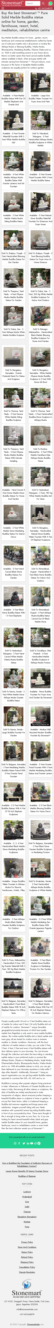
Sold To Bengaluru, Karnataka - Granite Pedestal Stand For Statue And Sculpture (14, 375)
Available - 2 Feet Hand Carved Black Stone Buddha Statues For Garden (13, 573)
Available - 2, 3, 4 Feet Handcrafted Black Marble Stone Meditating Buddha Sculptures (13, 848)
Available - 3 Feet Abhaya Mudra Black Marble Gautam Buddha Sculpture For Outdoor (13, 924)
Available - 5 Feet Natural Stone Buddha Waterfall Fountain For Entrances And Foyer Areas (40, 220)
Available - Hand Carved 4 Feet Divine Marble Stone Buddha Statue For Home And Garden (13, 494)
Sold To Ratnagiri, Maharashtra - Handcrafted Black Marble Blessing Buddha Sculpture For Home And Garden (40, 335)
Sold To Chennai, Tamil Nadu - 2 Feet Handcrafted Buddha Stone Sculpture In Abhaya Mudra (40, 416)
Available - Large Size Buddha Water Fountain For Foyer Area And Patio (40, 98)
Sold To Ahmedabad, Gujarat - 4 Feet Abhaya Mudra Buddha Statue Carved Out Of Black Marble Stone (40, 615)
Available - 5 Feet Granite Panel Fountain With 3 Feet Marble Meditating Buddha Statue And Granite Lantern (40, 769)
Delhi (27, 1206)
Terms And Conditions (27, 1247)
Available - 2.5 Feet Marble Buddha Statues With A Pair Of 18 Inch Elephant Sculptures (13, 810)
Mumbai (27, 1221)
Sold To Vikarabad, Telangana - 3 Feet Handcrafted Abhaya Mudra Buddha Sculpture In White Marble (40, 139)
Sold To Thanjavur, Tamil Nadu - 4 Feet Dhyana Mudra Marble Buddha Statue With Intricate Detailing (13, 455)
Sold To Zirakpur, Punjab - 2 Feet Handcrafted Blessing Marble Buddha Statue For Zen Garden (13, 258)
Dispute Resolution (27, 1272)
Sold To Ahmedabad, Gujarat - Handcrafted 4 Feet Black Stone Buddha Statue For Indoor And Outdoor (40, 574)
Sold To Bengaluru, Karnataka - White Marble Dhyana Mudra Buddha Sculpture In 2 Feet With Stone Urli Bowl (40, 376)
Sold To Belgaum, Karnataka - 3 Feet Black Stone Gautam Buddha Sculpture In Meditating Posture (40, 848)
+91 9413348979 (45, 8)
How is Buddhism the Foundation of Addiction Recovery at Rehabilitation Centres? (27, 1165)
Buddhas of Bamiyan (27, 1176)
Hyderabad (27, 1196)
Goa (27, 1201)
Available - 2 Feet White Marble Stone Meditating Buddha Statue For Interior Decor (13, 532)
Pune (27, 1226)
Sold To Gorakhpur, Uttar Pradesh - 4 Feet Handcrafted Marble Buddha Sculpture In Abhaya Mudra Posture (40, 656)
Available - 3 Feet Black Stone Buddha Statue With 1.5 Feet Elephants (13, 612)
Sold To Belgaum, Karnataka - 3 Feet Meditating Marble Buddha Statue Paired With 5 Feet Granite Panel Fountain (13, 770)
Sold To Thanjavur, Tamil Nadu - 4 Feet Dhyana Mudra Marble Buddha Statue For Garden (13, 296)
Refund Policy (27, 1257)
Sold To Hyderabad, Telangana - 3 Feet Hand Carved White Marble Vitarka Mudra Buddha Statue (13, 656)
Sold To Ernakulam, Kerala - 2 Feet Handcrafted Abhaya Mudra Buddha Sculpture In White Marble (40, 886)
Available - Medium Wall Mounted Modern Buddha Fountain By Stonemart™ (40, 732)
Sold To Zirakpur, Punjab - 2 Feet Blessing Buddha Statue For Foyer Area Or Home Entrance (40, 258)
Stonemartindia (33, 1324)
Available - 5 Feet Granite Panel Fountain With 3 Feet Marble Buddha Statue (40, 177)
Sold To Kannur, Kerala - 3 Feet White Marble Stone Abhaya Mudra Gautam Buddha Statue (13, 696)
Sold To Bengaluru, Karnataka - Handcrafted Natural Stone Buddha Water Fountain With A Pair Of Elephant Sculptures (40, 533)
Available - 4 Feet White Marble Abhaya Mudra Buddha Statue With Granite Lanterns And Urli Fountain (13, 180)
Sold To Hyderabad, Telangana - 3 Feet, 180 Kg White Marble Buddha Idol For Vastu (40, 494)
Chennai (27, 1211)
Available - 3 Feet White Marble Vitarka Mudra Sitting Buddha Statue (13, 218)
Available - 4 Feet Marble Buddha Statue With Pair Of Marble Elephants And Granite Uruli (13, 100)
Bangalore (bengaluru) (27, 1216)
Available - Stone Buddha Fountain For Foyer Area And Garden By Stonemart (40, 694)
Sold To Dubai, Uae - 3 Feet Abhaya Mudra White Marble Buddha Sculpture (13, 332)
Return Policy (27, 1252)
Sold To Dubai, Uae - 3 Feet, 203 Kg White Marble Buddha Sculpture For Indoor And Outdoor (40, 296)
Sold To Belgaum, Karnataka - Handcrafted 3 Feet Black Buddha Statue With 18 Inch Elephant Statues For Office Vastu (13, 1007)
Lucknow (27, 1191)
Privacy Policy (27, 1242)
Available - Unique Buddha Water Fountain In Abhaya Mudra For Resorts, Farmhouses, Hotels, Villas (13, 886)
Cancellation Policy (27, 1267)
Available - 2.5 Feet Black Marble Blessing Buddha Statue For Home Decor (40, 808)
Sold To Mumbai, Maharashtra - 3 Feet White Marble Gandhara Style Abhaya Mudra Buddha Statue (40, 455)
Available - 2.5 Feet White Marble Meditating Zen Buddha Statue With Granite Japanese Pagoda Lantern (40, 925)
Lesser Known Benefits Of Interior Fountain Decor (27, 1171)
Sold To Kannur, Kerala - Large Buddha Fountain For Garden (13, 732)
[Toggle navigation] (4, 8)
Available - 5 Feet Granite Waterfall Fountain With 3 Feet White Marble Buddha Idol (13, 138)
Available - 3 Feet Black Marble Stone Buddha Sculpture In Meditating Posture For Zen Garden (40, 965)
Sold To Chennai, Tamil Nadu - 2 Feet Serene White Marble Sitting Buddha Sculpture (13, 416)
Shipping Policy (27, 1262)
